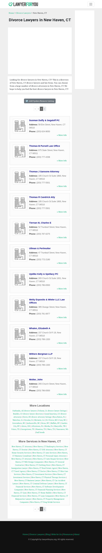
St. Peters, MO (52, 420)
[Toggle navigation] (90, 4)
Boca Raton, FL (59, 417)
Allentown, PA (37, 426)
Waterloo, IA (18, 420)
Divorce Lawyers (23, 13)
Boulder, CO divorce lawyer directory (28, 414)
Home (11, 13)
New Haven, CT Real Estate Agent (43, 468)
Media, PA (49, 426)
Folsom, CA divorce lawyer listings (52, 411)
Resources (68, 534)
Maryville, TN (59, 426)
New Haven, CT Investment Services (37, 474)
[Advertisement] (40, 50)
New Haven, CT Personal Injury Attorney (49, 456)
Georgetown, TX (27, 429)
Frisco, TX (15, 429)
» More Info (62, 135)
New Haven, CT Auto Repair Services (48, 459)
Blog (48, 534)
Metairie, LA (39, 420)
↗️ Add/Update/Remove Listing (40, 101)
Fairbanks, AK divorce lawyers (25, 411)
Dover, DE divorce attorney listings (37, 417)
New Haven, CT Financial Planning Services (42, 489)
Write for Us (56, 534)
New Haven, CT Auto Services (44, 453)
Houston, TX (41, 429)
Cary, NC (62, 420)
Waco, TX (51, 429)
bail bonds (40, 432)
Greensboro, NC (18, 423)
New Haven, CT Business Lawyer (27, 480)
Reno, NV (45, 423)
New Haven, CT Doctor (36, 471)
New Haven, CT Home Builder (40, 493)
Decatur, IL (28, 420)
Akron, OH (25, 426)
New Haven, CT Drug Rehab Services (45, 502)
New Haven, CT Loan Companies (41, 496)
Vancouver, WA (62, 429)
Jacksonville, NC (33, 423)
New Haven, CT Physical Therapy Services (48, 477)
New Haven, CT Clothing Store (38, 465)
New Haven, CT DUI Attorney (41, 449)
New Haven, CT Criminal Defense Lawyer (36, 483)
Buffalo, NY (55, 423)
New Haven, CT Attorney (22, 446)
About (76, 534)
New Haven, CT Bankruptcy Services (48, 446)
